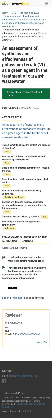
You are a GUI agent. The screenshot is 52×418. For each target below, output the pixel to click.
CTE (14, 12)
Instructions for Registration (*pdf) (27, 397)
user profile (41, 342)
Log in (5, 297)
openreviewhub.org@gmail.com (23, 375)
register (17, 297)
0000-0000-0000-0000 (29, 334)
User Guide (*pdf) (15, 392)
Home (5, 12)
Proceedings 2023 (29, 12)
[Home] (15, 3)
